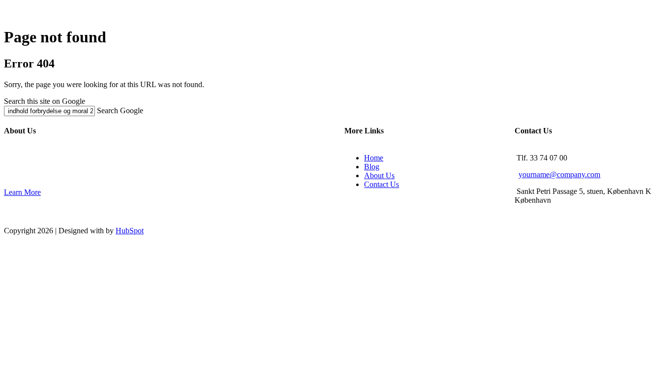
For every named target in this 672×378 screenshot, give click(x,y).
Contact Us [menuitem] (381, 184)
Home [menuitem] (373, 158)
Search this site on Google (44, 101)
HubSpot (130, 230)
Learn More (22, 192)
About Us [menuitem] (379, 175)
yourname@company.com (559, 174)
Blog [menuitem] (371, 166)
